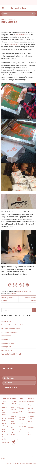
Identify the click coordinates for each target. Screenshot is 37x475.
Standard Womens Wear (10, 328)
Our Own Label (6, 350)
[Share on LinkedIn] (27, 285)
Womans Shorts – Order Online (13, 325)
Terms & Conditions (18, 456)
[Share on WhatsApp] (9, 285)
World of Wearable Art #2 (11, 354)
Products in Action (8, 343)
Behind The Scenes (7, 19)
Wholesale (5, 442)
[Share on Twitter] (16, 285)
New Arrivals (6, 321)
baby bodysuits (14, 44)
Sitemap (5, 456)
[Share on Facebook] (13, 285)
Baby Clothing (20, 35)
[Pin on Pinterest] (23, 285)
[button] (2, 8)
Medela (21, 408)
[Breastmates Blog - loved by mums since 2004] (18, 8)
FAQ (29, 405)
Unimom (22, 405)
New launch (5, 339)
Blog (16, 19)
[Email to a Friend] (20, 285)
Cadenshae (23, 423)
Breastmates (23, 402)
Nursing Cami (6, 347)
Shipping (31, 402)
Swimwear (14, 413)
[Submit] (33, 13)
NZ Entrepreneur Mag (9, 332)
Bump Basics (6, 336)
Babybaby (22, 426)
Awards (4, 407)
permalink (13, 293)
